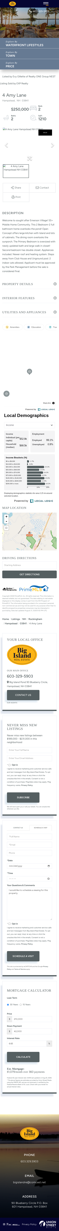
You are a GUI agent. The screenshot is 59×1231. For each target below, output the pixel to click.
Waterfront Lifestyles (24, 45)
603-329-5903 (41, 11)
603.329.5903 (29, 1161)
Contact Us (23, 695)
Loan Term (12, 998)
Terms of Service (20, 969)
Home (5, 619)
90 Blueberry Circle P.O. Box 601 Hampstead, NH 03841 (29, 1204)
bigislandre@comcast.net (29, 1182)
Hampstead (11, 623)
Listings (15, 619)
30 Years (14, 1004)
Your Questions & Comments (21, 885)
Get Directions (30, 574)
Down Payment (14, 1026)
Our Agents (12, 703)
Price (10, 66)
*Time (10, 873)
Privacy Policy (27, 785)
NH (24, 619)
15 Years (26, 1004)
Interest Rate (13, 1038)
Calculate (23, 1056)
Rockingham (35, 619)
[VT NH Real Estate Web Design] (47, 1224)
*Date (10, 860)
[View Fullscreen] (6, 528)
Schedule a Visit (40, 828)
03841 (23, 623)
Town (10, 55)
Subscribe (23, 797)
